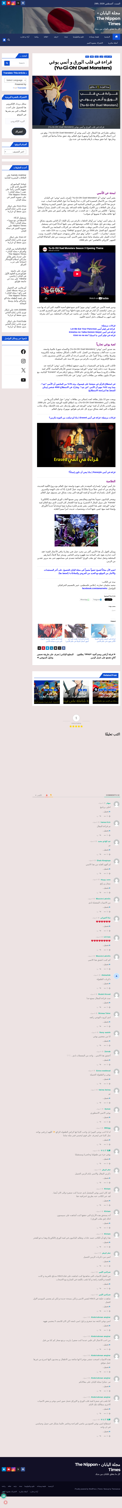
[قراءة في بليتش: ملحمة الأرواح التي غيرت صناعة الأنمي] (50, 631)
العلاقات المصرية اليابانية (15, 178)
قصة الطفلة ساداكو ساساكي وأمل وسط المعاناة (15, 301)
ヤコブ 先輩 (106, 1150)
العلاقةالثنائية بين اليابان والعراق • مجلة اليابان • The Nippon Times (16, 251)
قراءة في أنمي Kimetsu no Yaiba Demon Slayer (92, 332)
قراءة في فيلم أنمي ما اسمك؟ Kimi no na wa (94, 335)
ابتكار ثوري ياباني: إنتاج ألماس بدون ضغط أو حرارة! (15, 209)
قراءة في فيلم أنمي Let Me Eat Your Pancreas (93, 329)
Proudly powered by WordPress (86, 1489)
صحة (66, 37)
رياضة (36, 37)
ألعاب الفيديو (108, 56)
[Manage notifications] (6, 1502)
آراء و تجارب (24, 37)
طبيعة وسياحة (94, 37)
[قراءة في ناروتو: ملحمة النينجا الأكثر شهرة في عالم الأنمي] (103, 631)
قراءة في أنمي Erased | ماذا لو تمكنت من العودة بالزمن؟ (75, 417)
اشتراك (19, 131)
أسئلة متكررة (113, 43)
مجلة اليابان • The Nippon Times (108, 18)
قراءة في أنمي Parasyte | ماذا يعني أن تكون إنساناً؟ (92, 472)
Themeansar (116, 1489)
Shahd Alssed (104, 994)
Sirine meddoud (103, 1071)
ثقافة (45, 37)
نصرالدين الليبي (105, 1272)
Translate (21, 88)
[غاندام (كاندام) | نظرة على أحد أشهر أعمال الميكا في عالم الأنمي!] (77, 631)
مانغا (87, 56)
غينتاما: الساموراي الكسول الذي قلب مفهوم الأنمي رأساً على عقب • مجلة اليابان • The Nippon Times (15, 189)
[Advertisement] (76, 167)
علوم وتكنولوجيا (78, 37)
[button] (9, 40)
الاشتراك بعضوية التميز (95, 43)
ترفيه (56, 37)
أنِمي (101, 56)
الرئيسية (107, 37)
